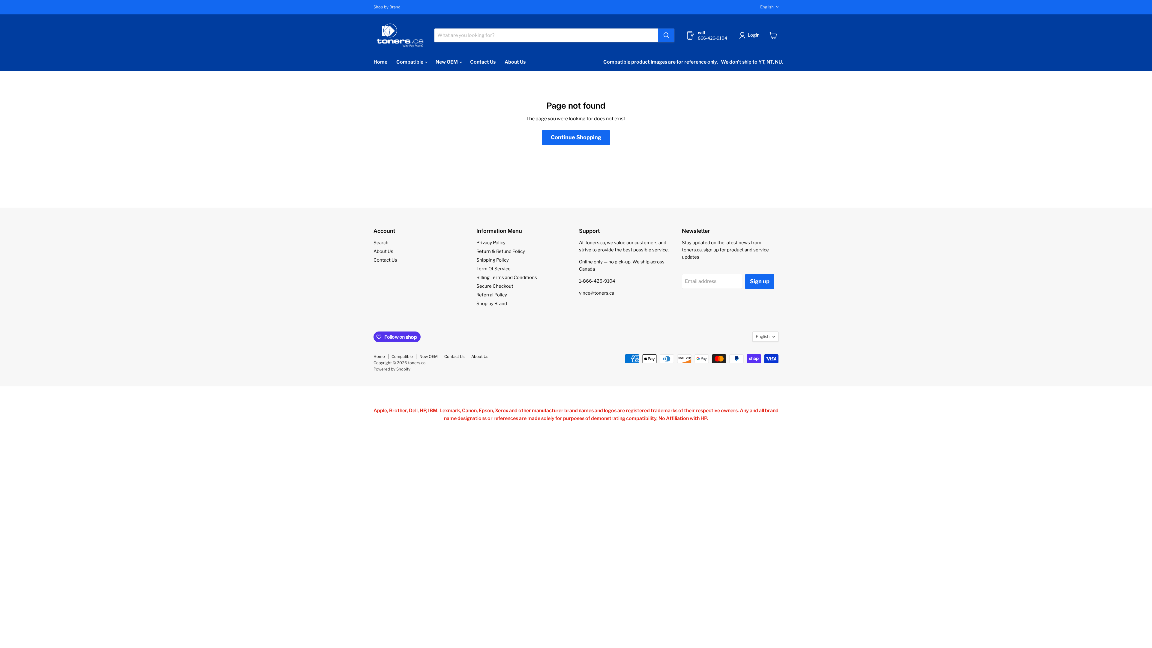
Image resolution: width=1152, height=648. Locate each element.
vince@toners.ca (596, 293)
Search (381, 242)
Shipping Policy (492, 260)
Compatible (410, 62)
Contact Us (483, 62)
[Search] (666, 35)
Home (380, 62)
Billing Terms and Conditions (506, 277)
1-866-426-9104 (597, 281)
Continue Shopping (576, 137)
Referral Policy (491, 295)
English (767, 6)
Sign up (760, 281)
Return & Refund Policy (500, 251)
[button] (750, 35)
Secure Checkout (494, 286)
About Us (515, 62)
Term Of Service (493, 269)
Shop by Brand (387, 7)
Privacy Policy (491, 242)
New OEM (447, 62)
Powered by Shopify (392, 369)
